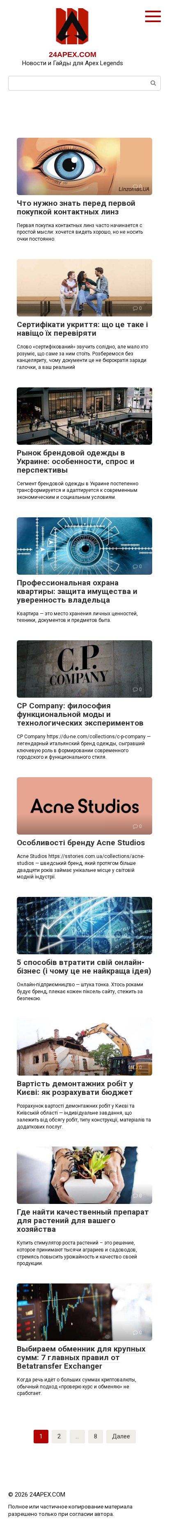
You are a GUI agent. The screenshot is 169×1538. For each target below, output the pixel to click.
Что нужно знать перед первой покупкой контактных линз (76, 207)
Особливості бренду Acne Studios (81, 842)
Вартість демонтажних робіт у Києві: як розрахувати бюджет (75, 1088)
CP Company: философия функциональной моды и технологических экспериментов (80, 714)
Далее (121, 1436)
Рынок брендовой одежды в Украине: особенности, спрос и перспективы (76, 461)
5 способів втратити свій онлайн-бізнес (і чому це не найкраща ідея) (84, 967)
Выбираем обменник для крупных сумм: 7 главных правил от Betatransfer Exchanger (81, 1357)
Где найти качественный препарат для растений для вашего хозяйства (83, 1220)
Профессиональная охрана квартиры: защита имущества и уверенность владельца (77, 591)
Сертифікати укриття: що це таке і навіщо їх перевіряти (82, 329)
